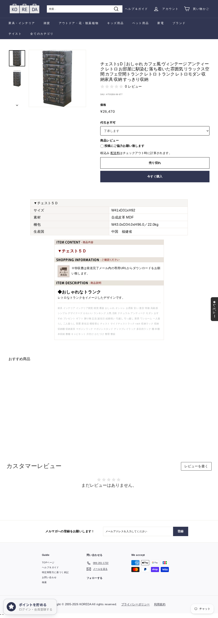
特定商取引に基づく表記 (55, 572)
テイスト (15, 33)
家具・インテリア (22, 23)
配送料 (115, 153)
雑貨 (47, 23)
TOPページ (48, 562)
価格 (103, 104)
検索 (44, 582)
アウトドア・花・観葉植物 (79, 23)
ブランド (179, 23)
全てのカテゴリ (41, 33)
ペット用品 (140, 23)
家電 (160, 23)
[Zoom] (57, 78)
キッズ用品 (115, 23)
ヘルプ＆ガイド (136, 8)
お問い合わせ (49, 577)
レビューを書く (196, 466)
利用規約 (160, 604)
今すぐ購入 (155, 176)
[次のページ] (17, 104)
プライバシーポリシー (135, 604)
